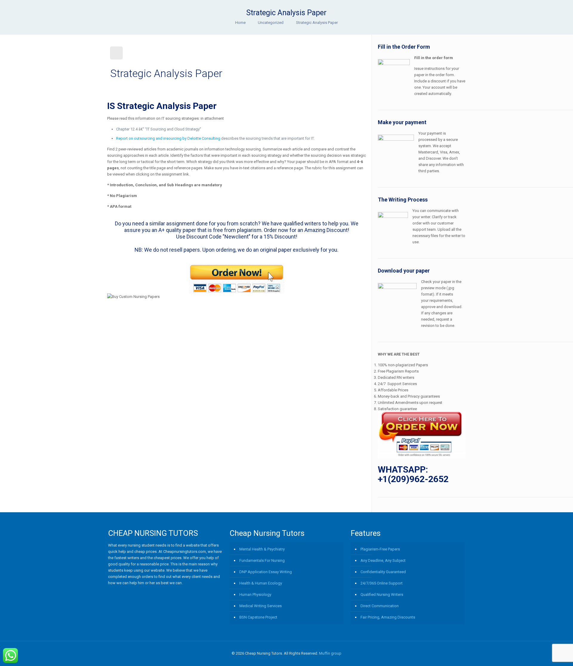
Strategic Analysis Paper (317, 22)
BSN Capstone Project (258, 617)
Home (240, 22)
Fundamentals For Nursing (262, 560)
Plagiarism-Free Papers (380, 549)
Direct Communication (380, 606)
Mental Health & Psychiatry (262, 549)
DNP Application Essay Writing (265, 572)
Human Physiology (255, 594)
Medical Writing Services (260, 606)
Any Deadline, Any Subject (383, 560)
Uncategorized (271, 22)
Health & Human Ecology (260, 583)
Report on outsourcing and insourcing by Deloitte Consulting (168, 138)
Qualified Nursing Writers (382, 594)
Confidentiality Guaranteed (383, 572)
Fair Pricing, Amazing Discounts (388, 617)
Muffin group (330, 653)
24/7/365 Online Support (382, 583)
